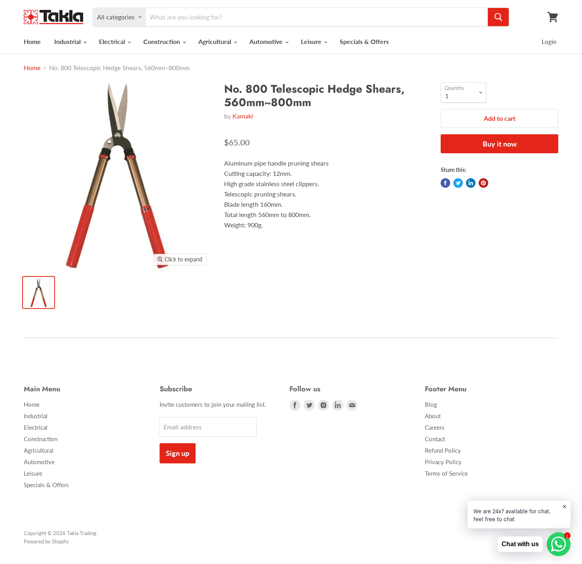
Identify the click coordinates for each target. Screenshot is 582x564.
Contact (435, 438)
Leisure (312, 41)
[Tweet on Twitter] (458, 183)
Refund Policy (443, 450)
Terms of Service (446, 473)
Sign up (177, 453)
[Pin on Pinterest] (483, 183)
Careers (435, 427)
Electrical (113, 41)
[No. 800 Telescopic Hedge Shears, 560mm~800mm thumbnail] (38, 292)
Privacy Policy (443, 461)
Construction (162, 41)
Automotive (266, 41)
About (433, 415)
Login (549, 41)
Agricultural (215, 41)
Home (32, 41)
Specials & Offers (364, 41)
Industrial (68, 41)
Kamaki (242, 116)
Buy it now (500, 143)
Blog (431, 404)
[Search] (498, 17)
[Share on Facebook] (445, 183)
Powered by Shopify (46, 541)
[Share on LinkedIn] (470, 183)
